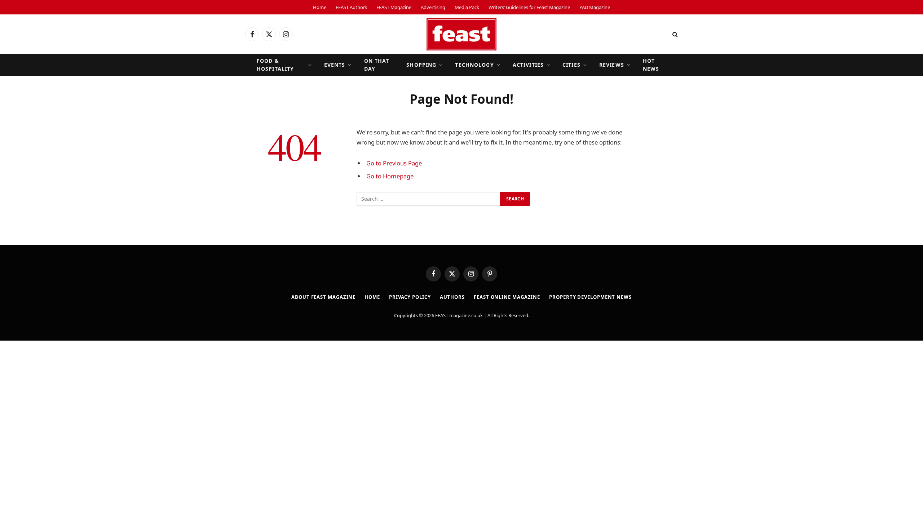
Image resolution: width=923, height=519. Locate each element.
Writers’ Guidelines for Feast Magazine (529, 7)
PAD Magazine (594, 7)
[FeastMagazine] (461, 34)
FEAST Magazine (393, 7)
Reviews (611, 64)
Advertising (433, 7)
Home (319, 7)
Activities (528, 64)
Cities (571, 64)
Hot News (651, 64)
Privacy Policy (410, 297)
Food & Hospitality (275, 64)
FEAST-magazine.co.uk (459, 315)
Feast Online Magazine (507, 297)
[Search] (674, 34)
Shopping (421, 64)
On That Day (376, 64)
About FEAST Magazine (323, 297)
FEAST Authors (351, 7)
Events (334, 64)
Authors (452, 297)
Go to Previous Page (394, 163)
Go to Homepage (390, 176)
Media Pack (467, 7)
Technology (474, 64)
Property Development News (590, 297)
